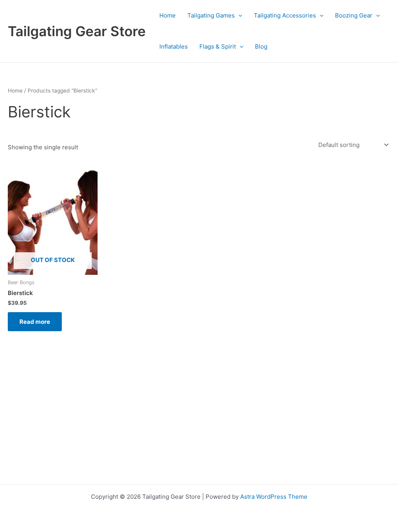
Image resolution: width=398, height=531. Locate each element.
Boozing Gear (353, 15)
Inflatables (173, 46)
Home (167, 15)
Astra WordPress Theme (273, 496)
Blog (261, 46)
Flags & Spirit (217, 46)
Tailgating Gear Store (77, 31)
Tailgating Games (211, 15)
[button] (238, 15)
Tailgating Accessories (285, 15)
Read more (34, 321)
